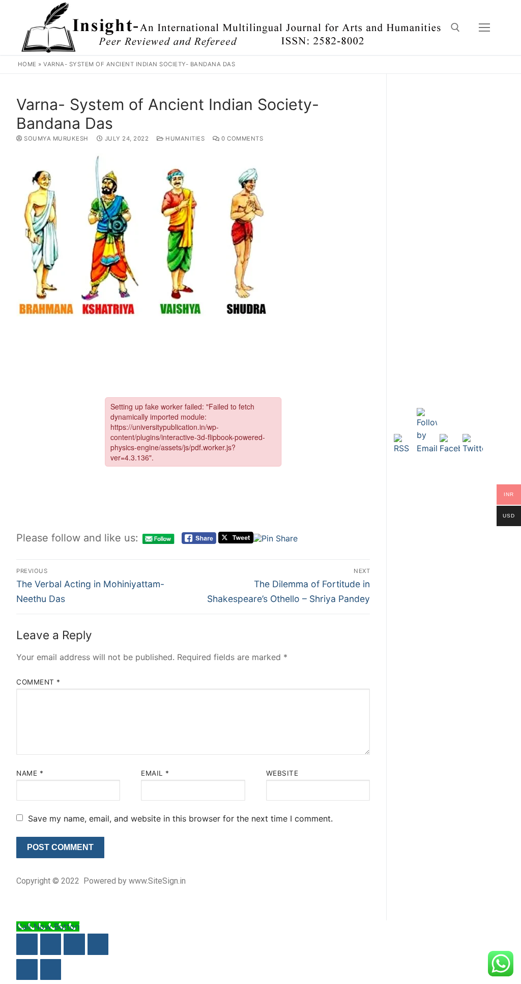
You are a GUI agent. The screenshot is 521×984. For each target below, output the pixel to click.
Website (282, 773)
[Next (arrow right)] (51, 969)
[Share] (74, 944)
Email (155, 773)
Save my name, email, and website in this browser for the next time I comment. (180, 818)
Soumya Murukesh (55, 138)
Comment (38, 682)
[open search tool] (455, 27)
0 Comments (241, 138)
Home (27, 64)
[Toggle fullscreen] (51, 944)
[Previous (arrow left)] (27, 969)
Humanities (184, 138)
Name (29, 773)
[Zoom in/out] (27, 944)
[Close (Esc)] (98, 944)
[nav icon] (484, 27)
